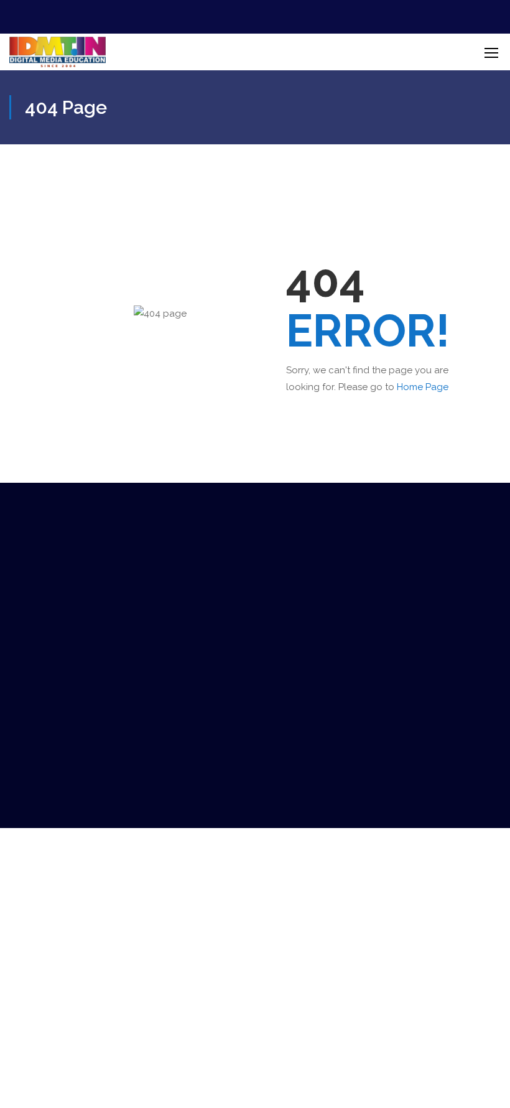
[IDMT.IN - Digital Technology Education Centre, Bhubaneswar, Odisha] (57, 52)
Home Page (422, 387)
